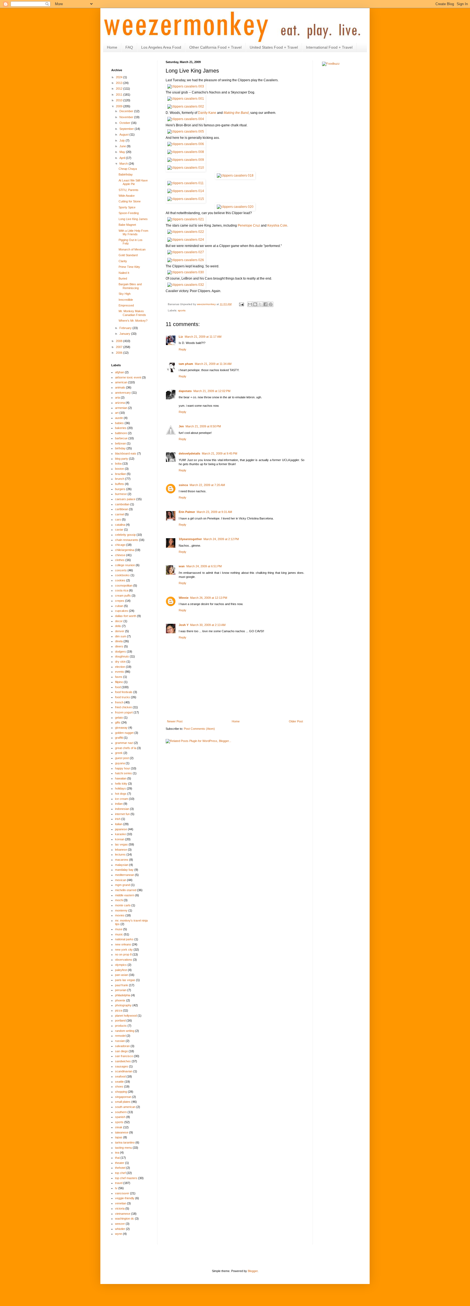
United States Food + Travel (274, 47)
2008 (119, 341)
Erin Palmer (187, 511)
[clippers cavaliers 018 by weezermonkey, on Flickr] (235, 175)
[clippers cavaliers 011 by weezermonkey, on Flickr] (185, 183)
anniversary (123, 392)
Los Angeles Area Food (161, 47)
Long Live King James (133, 219)
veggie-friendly (124, 1198)
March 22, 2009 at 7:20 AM (207, 485)
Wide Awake (127, 195)
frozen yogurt (124, 712)
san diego (121, 1051)
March (124, 163)
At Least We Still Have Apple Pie (133, 182)
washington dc (124, 1218)
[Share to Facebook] (265, 304)
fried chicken (123, 707)
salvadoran (122, 1046)
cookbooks (122, 575)
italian (118, 824)
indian (119, 803)
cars (118, 519)
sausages (121, 1066)
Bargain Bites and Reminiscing (130, 286)
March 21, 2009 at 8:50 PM (203, 426)
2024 (119, 77)
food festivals (123, 692)
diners (119, 646)
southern (121, 1112)
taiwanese (121, 1132)
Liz (181, 336)
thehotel (120, 1167)
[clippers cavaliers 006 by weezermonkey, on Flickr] (186, 144)
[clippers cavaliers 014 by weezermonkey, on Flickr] (186, 191)
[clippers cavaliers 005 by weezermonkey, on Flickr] (186, 131)
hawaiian (120, 778)
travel (118, 1183)
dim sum (120, 636)
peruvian (120, 990)
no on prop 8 (123, 954)
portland (120, 1020)
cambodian (122, 504)
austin (119, 417)
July (122, 140)
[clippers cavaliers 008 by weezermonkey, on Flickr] (186, 152)
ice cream (121, 798)
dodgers (120, 651)
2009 (119, 106)
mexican (120, 880)
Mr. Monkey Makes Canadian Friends (132, 312)
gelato (119, 717)
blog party (121, 458)
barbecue (121, 438)
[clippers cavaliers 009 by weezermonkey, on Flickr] (186, 160)
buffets (119, 484)
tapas (118, 1137)
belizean (120, 443)
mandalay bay (124, 869)
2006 (119, 352)
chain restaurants (126, 539)
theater (119, 1162)
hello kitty (121, 783)
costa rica (121, 590)
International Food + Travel (329, 47)
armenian (121, 407)
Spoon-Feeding (129, 213)
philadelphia (122, 995)
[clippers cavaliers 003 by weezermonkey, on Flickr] (186, 86)
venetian (120, 1203)
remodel (120, 1035)
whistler (120, 1228)
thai (117, 1157)
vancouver (122, 1193)
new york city (124, 949)
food (118, 687)
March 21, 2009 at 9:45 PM (219, 453)
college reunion (125, 565)
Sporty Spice (127, 207)
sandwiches (123, 1061)
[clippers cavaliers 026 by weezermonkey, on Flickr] (186, 260)
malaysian (121, 864)
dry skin (120, 661)
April (122, 157)
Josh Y (183, 625)
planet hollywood (126, 1015)
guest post (122, 758)
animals (120, 387)
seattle (119, 1081)
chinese (120, 555)
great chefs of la (125, 748)
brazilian (120, 473)
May (122, 152)
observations (123, 959)
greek (119, 752)
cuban (119, 605)
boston (119, 468)
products (121, 1025)
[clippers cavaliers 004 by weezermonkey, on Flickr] (186, 119)
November (126, 117)
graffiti (119, 737)
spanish (120, 1117)
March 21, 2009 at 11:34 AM (213, 363)
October (125, 122)
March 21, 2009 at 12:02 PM (211, 391)
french (119, 702)
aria (117, 397)
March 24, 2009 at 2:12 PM (221, 539)
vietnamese (122, 1213)
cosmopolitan (123, 585)
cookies (120, 580)
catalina (120, 524)
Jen (181, 426)
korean (119, 839)
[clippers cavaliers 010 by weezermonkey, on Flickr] (186, 168)
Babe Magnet (127, 224)
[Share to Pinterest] (270, 304)
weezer (120, 1223)
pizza (118, 1010)
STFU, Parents (128, 190)
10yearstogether (190, 539)
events (119, 671)
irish (117, 818)
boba (118, 463)
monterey (121, 910)
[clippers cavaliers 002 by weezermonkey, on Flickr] (186, 106)
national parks (124, 939)
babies (119, 423)
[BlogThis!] (255, 304)
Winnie (183, 597)
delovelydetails (189, 453)
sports (181, 310)
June (123, 146)
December (126, 111)
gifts (117, 722)
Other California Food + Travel (215, 47)
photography (123, 1005)
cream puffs (123, 595)
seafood (120, 1076)
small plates (123, 1101)
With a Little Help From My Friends (133, 232)
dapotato (185, 391)
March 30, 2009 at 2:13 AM (207, 625)
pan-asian (121, 974)
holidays (120, 788)
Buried (123, 278)
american (121, 382)
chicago (120, 544)
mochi (119, 900)
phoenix (120, 1000)
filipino (119, 682)
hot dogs (120, 793)
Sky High (125, 293)
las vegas (121, 844)
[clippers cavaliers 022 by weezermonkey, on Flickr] (186, 232)
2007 (119, 347)
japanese (121, 829)
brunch (119, 478)
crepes (119, 600)
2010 (119, 100)
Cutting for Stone (130, 201)
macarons (121, 859)
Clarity (123, 261)
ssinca (183, 485)
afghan (119, 372)
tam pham (186, 363)
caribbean (121, 509)
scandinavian (123, 1071)
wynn (118, 1233)
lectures (120, 854)
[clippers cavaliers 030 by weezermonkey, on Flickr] (186, 272)
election (120, 666)
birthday (120, 448)
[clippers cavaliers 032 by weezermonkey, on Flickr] (186, 285)
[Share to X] (260, 304)
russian (120, 1040)
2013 (119, 82)
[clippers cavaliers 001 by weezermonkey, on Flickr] (186, 99)
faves (118, 676)
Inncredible (126, 299)
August (124, 134)
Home (112, 47)
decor (119, 621)
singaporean (123, 1096)
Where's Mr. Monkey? (133, 320)
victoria (120, 1208)
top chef (120, 1173)
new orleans (123, 944)
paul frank (121, 985)
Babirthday (126, 174)
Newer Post (175, 721)
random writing (124, 1030)
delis (118, 626)
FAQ (129, 47)
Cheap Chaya (128, 168)
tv (116, 1188)
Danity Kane (207, 113)
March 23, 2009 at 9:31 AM (214, 511)
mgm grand (122, 885)
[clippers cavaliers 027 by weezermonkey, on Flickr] (186, 252)
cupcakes (121, 610)
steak (118, 1127)
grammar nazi (124, 742)
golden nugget (124, 732)
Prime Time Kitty (129, 266)
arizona (120, 402)
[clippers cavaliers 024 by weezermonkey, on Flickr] (186, 240)
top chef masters (126, 1178)
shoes (119, 1086)
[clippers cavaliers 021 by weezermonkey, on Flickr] (186, 219)
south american (125, 1106)
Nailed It (124, 272)
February (125, 328)
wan (182, 566)
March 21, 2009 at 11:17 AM (203, 336)
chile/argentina (124, 550)
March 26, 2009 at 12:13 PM (208, 597)
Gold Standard (128, 255)
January (125, 333)
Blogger (253, 1271)
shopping (121, 1091)
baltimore (121, 433)
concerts (121, 570)
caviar (119, 529)
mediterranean (124, 874)
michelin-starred (125, 890)
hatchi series (123, 773)
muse (118, 929)
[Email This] (250, 304)
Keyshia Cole (277, 225)
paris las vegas (125, 980)
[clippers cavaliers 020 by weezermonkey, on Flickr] (235, 207)
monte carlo (123, 905)
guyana (120, 763)
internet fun (122, 814)
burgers (120, 489)
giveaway (121, 727)
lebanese (121, 849)
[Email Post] (241, 304)
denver (119, 631)
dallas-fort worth (125, 616)
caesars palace (125, 499)
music (119, 934)
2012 (119, 88)
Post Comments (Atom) (199, 728)
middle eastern (124, 895)
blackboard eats (125, 453)
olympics (121, 964)
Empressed (126, 305)
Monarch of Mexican (132, 249)
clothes (120, 560)
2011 (119, 94)
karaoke (120, 834)
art (117, 412)
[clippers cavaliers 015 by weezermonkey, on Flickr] (186, 199)
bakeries (120, 428)
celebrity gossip (125, 534)
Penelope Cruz (249, 225)
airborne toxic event (128, 377)
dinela (119, 641)
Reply (182, 349)
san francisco (124, 1056)
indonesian (122, 808)
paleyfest (121, 970)
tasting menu (123, 1147)
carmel (119, 514)
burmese (121, 494)
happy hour (122, 768)
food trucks (122, 697)
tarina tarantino (125, 1142)
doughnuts (122, 656)
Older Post (296, 721)
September (127, 128)
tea (117, 1152)
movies (120, 915)
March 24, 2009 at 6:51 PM (204, 566)
